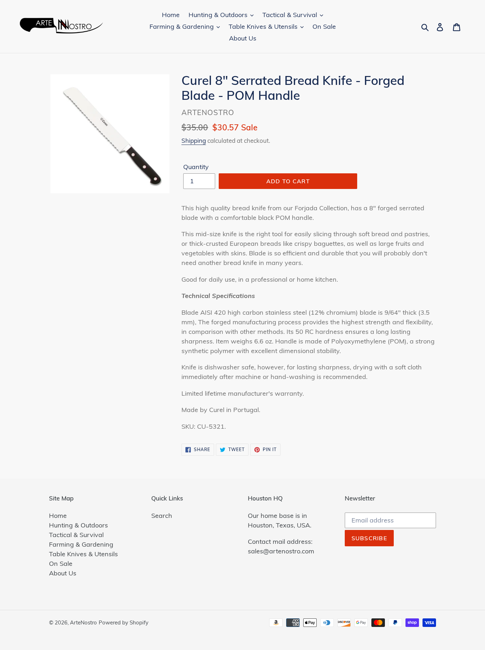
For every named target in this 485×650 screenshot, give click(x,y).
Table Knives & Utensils (83, 554)
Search (161, 515)
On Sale (60, 563)
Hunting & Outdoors (78, 525)
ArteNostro (83, 622)
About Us (62, 573)
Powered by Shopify (123, 622)
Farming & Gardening (81, 544)
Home (58, 515)
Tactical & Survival (76, 535)
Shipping (193, 140)
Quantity (196, 167)
